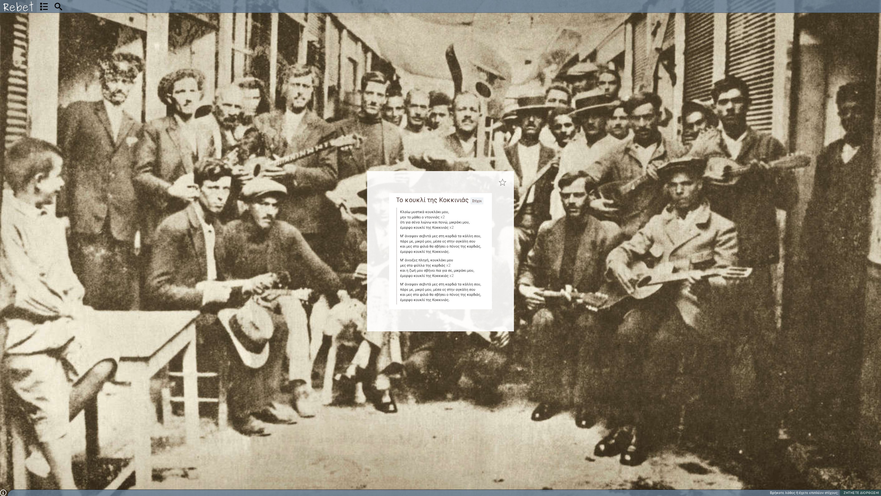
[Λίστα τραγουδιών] (44, 6)
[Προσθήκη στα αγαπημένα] (502, 182)
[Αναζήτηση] (58, 6)
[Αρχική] (18, 6)
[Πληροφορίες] (3, 492)
